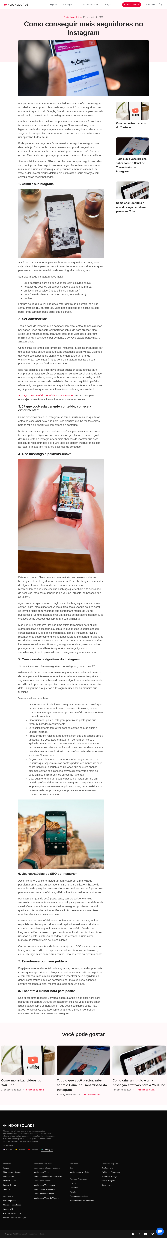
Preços (108, 5)
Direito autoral (107, 1168)
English (9, 1149)
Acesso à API (8, 1209)
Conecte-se (150, 5)
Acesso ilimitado (131, 5)
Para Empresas (9, 1200)
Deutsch (34, 1149)
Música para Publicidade (44, 1194)
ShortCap (7, 1189)
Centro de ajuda (108, 1181)
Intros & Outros (9, 1185)
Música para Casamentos (44, 1189)
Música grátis (8, 1176)
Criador (73, 1183)
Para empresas (88, 5)
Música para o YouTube (79, 1172)
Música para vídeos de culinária (47, 1168)
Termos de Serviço (109, 1176)
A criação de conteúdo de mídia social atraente (45, 395)
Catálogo (67, 5)
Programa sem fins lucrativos (82, 1200)
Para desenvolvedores (12, 1213)
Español (22, 1149)
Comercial (74, 1188)
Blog (71, 1168)
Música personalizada (12, 1205)
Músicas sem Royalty (12, 1172)
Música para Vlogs (41, 1172)
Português (48, 1149)
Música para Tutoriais (42, 1181)
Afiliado (73, 1192)
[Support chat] (160, 1231)
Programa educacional (79, 1196)
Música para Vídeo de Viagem (46, 1198)
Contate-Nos (107, 1185)
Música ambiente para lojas (14, 1218)
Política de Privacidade (111, 1172)
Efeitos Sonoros (9, 1181)
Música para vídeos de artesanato (48, 1176)
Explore (53, 5)
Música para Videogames (44, 1185)
